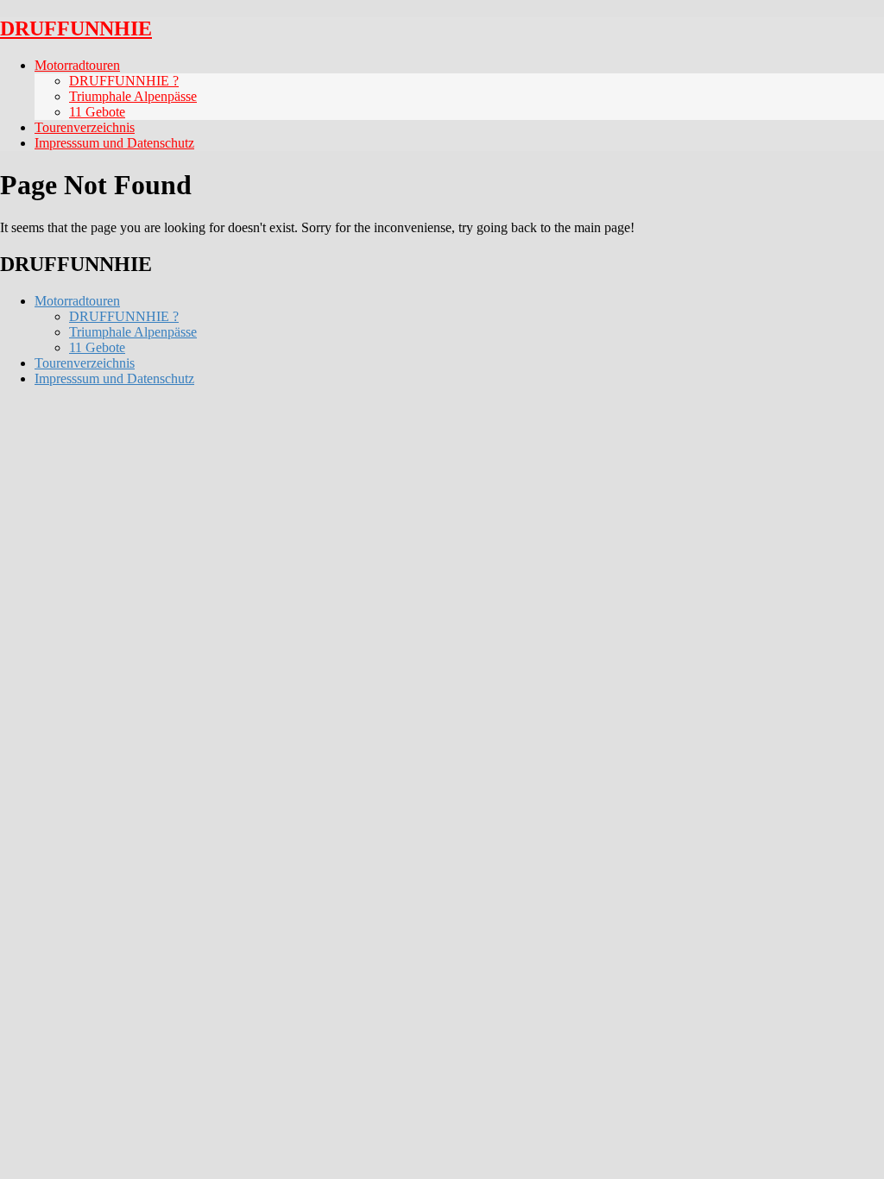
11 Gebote (97, 111)
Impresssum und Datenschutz (114, 143)
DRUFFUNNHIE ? (124, 80)
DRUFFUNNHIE (76, 28)
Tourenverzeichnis (85, 127)
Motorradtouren (77, 65)
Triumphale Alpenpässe (133, 96)
